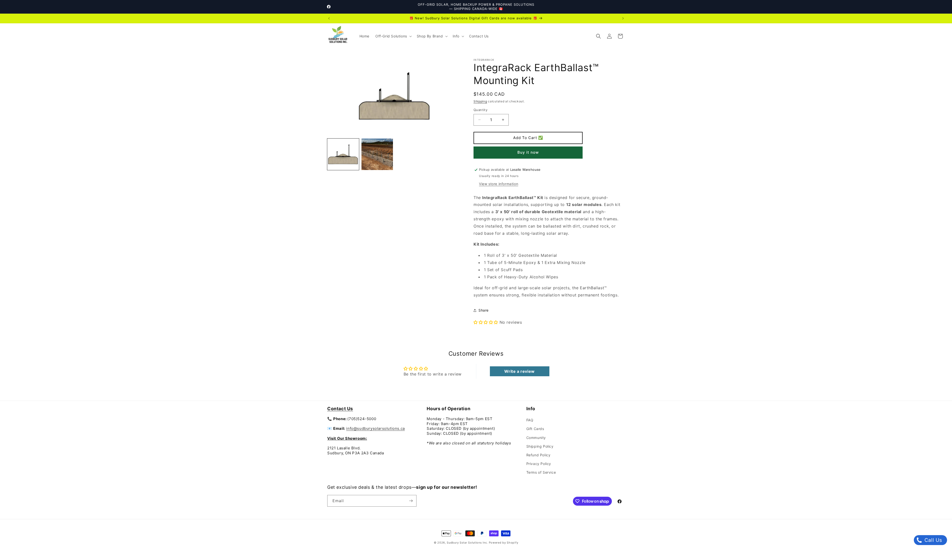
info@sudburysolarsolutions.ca (375, 428)
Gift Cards (535, 429)
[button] (393, 36)
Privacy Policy (538, 464)
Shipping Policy (540, 446)
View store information (498, 184)
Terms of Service (541, 472)
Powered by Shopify (503, 542)
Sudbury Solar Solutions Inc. (467, 542)
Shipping (480, 101)
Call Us (932, 540)
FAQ (530, 420)
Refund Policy (538, 455)
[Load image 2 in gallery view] (377, 154)
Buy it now (528, 152)
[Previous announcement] (329, 18)
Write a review (519, 371)
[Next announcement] (623, 18)
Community (536, 437)
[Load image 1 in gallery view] (343, 154)
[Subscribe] (410, 501)
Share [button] (483, 310)
